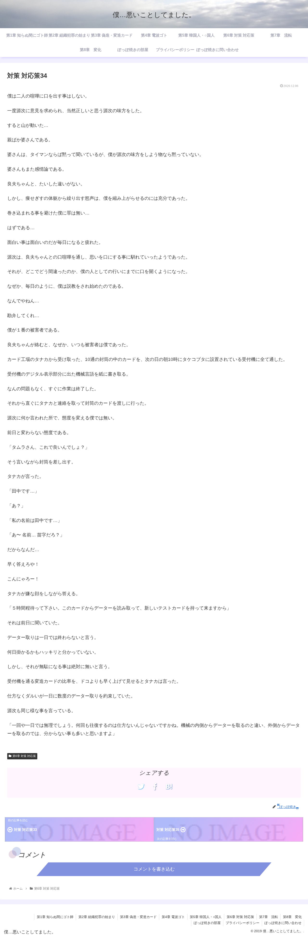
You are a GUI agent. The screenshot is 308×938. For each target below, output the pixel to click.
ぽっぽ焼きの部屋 (207, 923)
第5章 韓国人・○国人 (206, 917)
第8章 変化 (292, 917)
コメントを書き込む (154, 869)
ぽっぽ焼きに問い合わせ (283, 923)
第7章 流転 (268, 917)
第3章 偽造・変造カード (138, 917)
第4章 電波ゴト (173, 917)
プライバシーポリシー (242, 923)
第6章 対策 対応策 (24, 756)
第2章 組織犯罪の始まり (96, 917)
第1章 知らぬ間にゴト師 (55, 917)
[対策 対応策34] (169, 787)
